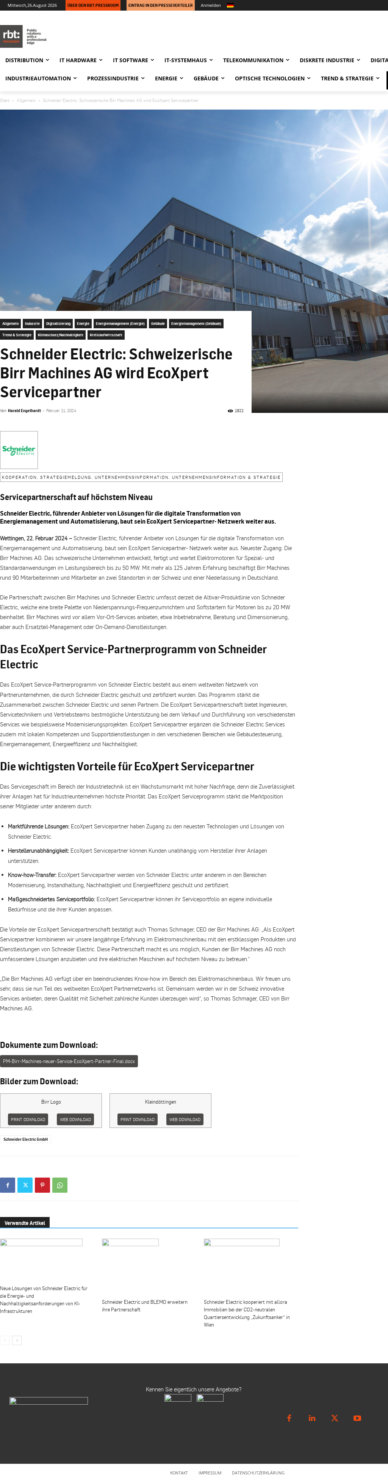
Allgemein (26, 100)
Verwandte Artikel (25, 1223)
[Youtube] (357, 1418)
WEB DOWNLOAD (75, 1119)
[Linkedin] (311, 1418)
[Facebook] (7, 1185)
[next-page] (17, 1340)
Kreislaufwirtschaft (106, 334)
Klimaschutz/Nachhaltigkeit (60, 334)
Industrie (32, 323)
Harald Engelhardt (24, 410)
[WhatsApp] (59, 1185)
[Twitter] (25, 1185)
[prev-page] (4, 1340)
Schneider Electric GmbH (25, 1139)
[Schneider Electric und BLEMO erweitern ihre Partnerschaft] (149, 1267)
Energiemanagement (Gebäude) (196, 323)
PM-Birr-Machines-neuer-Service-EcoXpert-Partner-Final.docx (69, 1061)
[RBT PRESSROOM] (54, 36)
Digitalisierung (58, 323)
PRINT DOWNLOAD (28, 1119)
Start (4, 100)
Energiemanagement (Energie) (120, 323)
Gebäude (158, 323)
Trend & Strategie (16, 334)
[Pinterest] (42, 1185)
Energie (83, 323)
